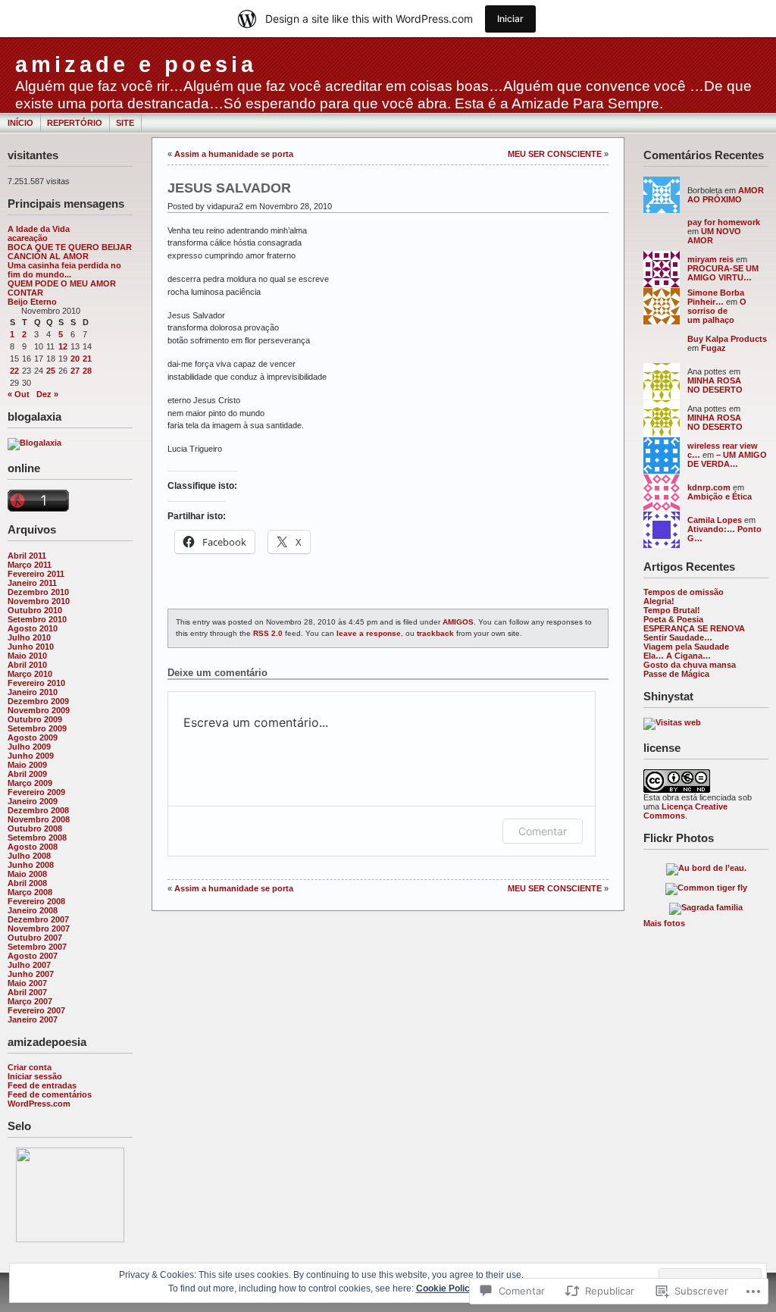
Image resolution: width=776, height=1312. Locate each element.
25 (50, 370)
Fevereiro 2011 (36, 573)
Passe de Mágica (676, 673)
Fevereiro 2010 (36, 682)
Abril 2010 (27, 664)
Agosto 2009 (33, 737)
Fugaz (713, 347)
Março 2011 (30, 564)
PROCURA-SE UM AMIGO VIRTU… (723, 273)
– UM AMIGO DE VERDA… (727, 459)
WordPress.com (39, 1103)
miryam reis (710, 259)
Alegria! (658, 601)
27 (75, 370)
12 (62, 346)
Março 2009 (30, 783)
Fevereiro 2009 (36, 792)
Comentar (542, 831)
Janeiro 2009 (33, 801)
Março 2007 (30, 1001)
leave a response (368, 633)
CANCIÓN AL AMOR (48, 256)
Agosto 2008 (33, 846)
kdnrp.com (709, 487)
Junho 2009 (31, 755)
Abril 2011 (27, 555)
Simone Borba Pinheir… (715, 297)
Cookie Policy (445, 1288)
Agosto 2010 (33, 628)
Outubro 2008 (35, 828)
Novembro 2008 (39, 819)
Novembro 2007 (39, 928)
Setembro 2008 (37, 837)
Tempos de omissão (683, 592)
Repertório (74, 122)
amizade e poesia (136, 64)
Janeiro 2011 (32, 582)
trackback (435, 633)
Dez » (47, 394)
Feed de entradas (42, 1085)
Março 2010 (30, 673)
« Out (19, 394)
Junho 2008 (31, 864)
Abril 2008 (27, 883)
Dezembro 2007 (38, 919)
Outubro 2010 (35, 610)
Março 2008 (30, 892)
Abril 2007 (27, 992)
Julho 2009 (29, 746)
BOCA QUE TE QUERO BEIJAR (70, 247)
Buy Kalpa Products (727, 338)
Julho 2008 (29, 855)
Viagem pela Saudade (686, 646)
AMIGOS (458, 622)
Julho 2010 (29, 637)
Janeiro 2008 (33, 910)
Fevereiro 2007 (36, 1010)
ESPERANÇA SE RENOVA (694, 628)
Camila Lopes (714, 519)
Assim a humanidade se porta (233, 153)
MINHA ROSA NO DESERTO (715, 385)
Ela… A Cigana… (677, 655)
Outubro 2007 (35, 937)
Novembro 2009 (39, 710)
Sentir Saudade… (677, 637)
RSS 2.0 (268, 633)
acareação (28, 238)
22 (14, 370)
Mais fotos (664, 923)
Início (20, 122)
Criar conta (30, 1067)
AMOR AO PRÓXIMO (725, 195)
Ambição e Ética (719, 496)
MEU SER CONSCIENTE (555, 153)
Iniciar (510, 18)
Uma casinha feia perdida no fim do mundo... (64, 270)
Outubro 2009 (35, 719)
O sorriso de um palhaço (716, 310)
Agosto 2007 (33, 955)
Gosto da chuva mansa (689, 664)
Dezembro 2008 (38, 810)
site (125, 122)
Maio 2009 (27, 764)
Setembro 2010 (37, 619)
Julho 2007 (29, 964)
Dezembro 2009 (38, 701)
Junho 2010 (31, 646)
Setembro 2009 (37, 728)
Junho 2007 (31, 974)
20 (75, 358)
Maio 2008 (27, 873)
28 (87, 370)
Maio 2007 (27, 983)
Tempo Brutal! (671, 610)
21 (87, 358)
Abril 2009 (27, 773)
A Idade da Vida (39, 228)
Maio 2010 (27, 655)
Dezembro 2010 (38, 592)
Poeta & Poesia (673, 619)
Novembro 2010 (39, 601)
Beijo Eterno (32, 301)
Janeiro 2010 (33, 692)
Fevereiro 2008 (36, 901)
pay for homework (723, 222)
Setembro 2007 (37, 946)
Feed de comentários (50, 1094)
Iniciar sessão (35, 1076)
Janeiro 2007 (33, 1019)
